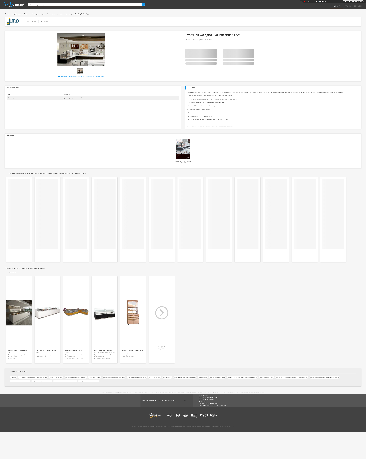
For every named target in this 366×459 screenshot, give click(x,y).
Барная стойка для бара (266, 377)
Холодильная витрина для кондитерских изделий (324, 377)
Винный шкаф (167, 377)
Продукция (335, 6)
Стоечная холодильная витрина (137, 377)
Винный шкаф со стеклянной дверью (185, 377)
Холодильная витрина (56, 377)
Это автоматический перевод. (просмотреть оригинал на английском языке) (210, 126)
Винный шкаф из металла (217, 377)
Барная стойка (203, 377)
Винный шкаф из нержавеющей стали (65, 381)
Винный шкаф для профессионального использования (291, 377)
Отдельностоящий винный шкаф (41, 381)
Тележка (13, 377)
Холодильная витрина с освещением (114, 377)
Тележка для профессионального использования (33, 377)
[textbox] (85, 4)
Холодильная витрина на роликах (89, 381)
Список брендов (203, 396)
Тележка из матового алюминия (20, 381)
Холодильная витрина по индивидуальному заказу (242, 377)
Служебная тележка (154, 377)
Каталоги (347, 6)
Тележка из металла (94, 377)
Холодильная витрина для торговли (75, 377)
